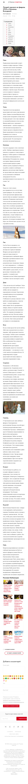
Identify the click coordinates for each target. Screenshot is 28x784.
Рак (9, 29)
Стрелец (10, 38)
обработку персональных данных (11, 700)
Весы (9, 34)
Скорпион (11, 36)
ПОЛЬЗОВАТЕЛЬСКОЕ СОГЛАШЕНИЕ (14, 736)
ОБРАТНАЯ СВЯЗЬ (14, 734)
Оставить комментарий (14, 653)
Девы (9, 32)
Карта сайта (14, 774)
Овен (9, 23)
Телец (9, 25)
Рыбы (9, 43)
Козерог (10, 39)
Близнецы (11, 27)
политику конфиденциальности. (16, 702)
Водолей (10, 41)
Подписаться (23, 718)
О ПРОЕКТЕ (10, 731)
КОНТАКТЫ (18, 731)
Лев (9, 30)
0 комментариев (10, 649)
